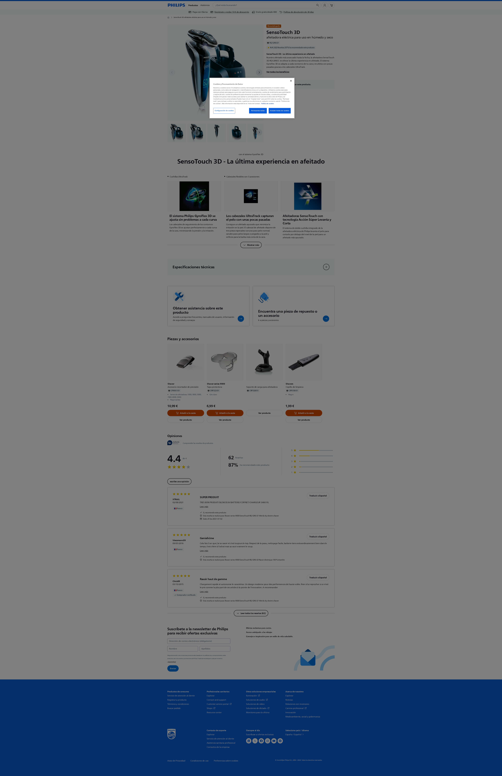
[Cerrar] (291, 81)
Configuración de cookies (224, 110)
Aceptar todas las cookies (279, 110)
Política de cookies (267, 103)
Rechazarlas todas (258, 110)
